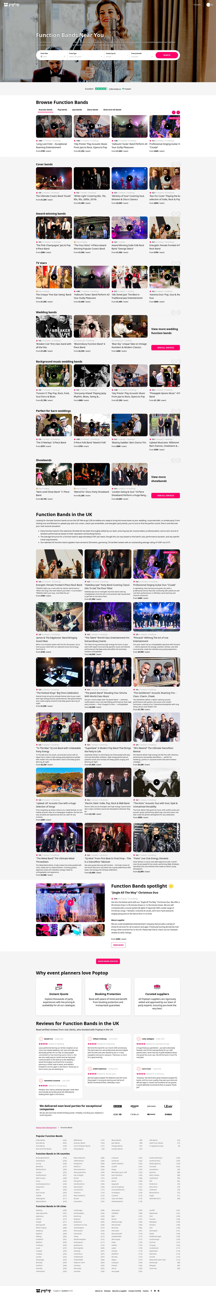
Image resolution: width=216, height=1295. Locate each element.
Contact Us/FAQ (134, 1291)
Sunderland (153, 1248)
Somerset (115, 1161)
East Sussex (40, 1193)
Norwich (152, 1225)
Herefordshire (79, 1184)
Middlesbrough (155, 1236)
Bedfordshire (41, 1169)
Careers (146, 1291)
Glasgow (152, 1265)
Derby (76, 1236)
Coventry (77, 1265)
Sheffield (115, 1213)
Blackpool (153, 1222)
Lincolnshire (78, 1190)
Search (198, 5)
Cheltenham (78, 1257)
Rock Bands (40, 1143)
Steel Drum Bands (156, 1143)
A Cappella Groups (156, 1146)
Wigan (114, 1260)
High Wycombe (41, 1213)
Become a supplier (119, 1291)
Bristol (76, 1178)
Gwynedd (115, 1184)
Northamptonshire (43, 1184)
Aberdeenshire (155, 1198)
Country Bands (117, 1149)
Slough (38, 1222)
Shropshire (78, 1181)
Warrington (116, 1239)
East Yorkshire (117, 1175)
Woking (39, 1236)
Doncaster (115, 1231)
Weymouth (153, 1213)
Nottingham (40, 1198)
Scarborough (154, 1239)
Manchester (78, 1187)
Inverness (153, 1268)
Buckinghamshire (42, 1158)
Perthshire (153, 1184)
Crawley (39, 1254)
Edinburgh (153, 1262)
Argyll (151, 1195)
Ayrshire (152, 1172)
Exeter (151, 1234)
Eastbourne (78, 1245)
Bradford (115, 1254)
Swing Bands (79, 1149)
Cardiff (114, 1166)
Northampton (79, 1213)
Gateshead (153, 1251)
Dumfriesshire (154, 1161)
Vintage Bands (117, 1146)
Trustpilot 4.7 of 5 (63, 1291)
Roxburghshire (155, 1163)
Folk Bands (153, 1140)
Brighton (77, 1219)
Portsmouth (78, 1231)
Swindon (39, 1268)
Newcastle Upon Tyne (157, 1260)
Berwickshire (154, 1193)
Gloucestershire (80, 1172)
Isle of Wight (78, 1175)
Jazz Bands (116, 1143)
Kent (37, 1190)
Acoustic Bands (79, 1143)
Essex (38, 1181)
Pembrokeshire (117, 1201)
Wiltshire (77, 1166)
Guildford (39, 1239)
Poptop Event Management (46, 1127)
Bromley (39, 1262)
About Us (98, 1291)
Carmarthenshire (118, 1190)
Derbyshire (78, 1163)
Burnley (114, 1257)
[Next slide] (178, 112)
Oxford (38, 1219)
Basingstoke (40, 1225)
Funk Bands (40, 1146)
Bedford (39, 1242)
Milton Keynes (41, 1228)
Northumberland (155, 1158)
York (151, 1216)
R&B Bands (78, 1140)
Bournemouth (117, 1234)
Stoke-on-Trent (79, 1262)
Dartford (39, 1265)
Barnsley (115, 1228)
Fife (150, 1181)
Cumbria (115, 1195)
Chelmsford (40, 1271)
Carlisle (152, 1257)
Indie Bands (40, 1140)
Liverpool (115, 1158)
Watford (39, 1234)
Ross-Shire (153, 1187)
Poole (114, 1242)
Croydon (39, 1251)
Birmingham (78, 1248)
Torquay (152, 1245)
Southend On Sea (80, 1225)
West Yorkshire (79, 1195)
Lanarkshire (153, 1169)
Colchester (78, 1234)
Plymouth (152, 1254)
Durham (152, 1242)
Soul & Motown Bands (82, 1146)
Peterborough (117, 1222)
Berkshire (39, 1166)
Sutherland (153, 1178)
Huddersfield (116, 1236)
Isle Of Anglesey (118, 1187)
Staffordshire (79, 1161)
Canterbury (78, 1254)
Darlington (153, 1231)
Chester (114, 1251)
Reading (39, 1210)
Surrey (38, 1163)
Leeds (114, 1248)
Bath (113, 1216)
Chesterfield (78, 1260)
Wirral (114, 1268)
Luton (38, 1248)
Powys (114, 1169)
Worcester (77, 1268)
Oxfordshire (40, 1161)
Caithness (153, 1190)
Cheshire (77, 1193)
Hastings (77, 1251)
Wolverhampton (80, 1239)
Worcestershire (79, 1169)
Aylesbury (39, 1216)
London (39, 1172)
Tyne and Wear (117, 1198)
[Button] (54, 126)
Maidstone (78, 1222)
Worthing (77, 1216)
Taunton (152, 1219)
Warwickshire (41, 1201)
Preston (114, 1265)
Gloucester (116, 1210)
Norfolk (114, 1178)
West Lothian (154, 1175)
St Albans (39, 1245)
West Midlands (79, 1158)
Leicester (77, 1271)
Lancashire (78, 1201)
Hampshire (40, 1187)
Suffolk (38, 1195)
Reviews (107, 1291)
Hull (150, 1228)
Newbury (39, 1231)
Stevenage (40, 1260)
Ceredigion (116, 1193)
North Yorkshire (117, 1163)
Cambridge (78, 1210)
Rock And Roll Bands (43, 1149)
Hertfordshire (41, 1175)
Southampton (79, 1228)
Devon (114, 1181)
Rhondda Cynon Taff (119, 1172)
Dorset (76, 1198)
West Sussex (40, 1178)
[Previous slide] (174, 112)
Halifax (114, 1245)
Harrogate (115, 1271)
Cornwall (152, 1166)
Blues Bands (116, 1140)
